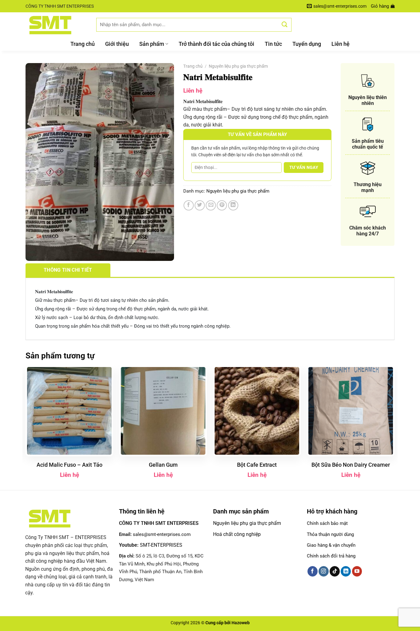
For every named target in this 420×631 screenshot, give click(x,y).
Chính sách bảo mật (327, 523)
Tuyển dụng (306, 44)
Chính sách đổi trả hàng (331, 556)
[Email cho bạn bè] (211, 205)
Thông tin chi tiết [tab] (68, 270)
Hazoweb (241, 622)
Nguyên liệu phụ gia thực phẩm (238, 66)
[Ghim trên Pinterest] (222, 205)
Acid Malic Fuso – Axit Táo (69, 464)
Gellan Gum (163, 464)
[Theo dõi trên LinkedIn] (346, 571)
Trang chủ (82, 44)
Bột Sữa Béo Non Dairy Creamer (350, 464)
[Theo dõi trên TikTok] (335, 571)
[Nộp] (285, 24)
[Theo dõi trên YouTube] (357, 571)
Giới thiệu (117, 44)
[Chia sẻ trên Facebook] (189, 205)
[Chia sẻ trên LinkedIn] (233, 205)
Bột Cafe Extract (257, 464)
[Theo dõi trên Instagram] (324, 571)
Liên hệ (340, 44)
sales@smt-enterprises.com (162, 534)
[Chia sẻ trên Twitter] (200, 205)
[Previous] (25, 427)
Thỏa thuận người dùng (330, 534)
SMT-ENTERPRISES (161, 545)
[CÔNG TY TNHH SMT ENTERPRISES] (56, 24)
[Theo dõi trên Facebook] (312, 571)
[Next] (394, 427)
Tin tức (273, 44)
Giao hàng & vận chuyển (331, 545)
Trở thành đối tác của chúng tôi (216, 44)
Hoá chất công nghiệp (237, 534)
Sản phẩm (151, 44)
